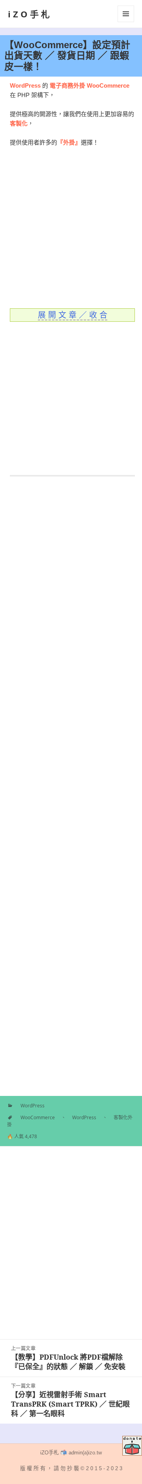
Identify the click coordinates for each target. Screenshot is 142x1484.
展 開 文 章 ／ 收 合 (72, 315)
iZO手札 (30, 14)
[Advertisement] (71, 228)
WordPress (33, 1105)
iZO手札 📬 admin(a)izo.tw (71, 1453)
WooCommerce (38, 1117)
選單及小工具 (126, 14)
